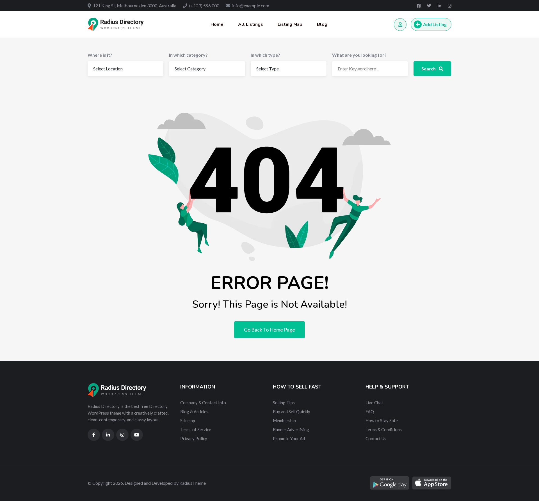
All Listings (250, 24)
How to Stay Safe (382, 420)
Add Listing (435, 24)
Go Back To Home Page (269, 330)
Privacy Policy (193, 438)
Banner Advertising (291, 429)
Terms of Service (195, 429)
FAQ (370, 411)
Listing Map (290, 24)
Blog (322, 24)
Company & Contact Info (203, 402)
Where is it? (100, 55)
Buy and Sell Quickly (291, 411)
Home (217, 24)
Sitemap (187, 420)
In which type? (265, 55)
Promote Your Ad (289, 438)
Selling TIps (284, 402)
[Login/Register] (400, 24)
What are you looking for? (359, 55)
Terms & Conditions (384, 429)
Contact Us (376, 438)
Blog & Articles (194, 411)
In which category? (188, 55)
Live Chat (374, 402)
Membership (284, 420)
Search (429, 68)
